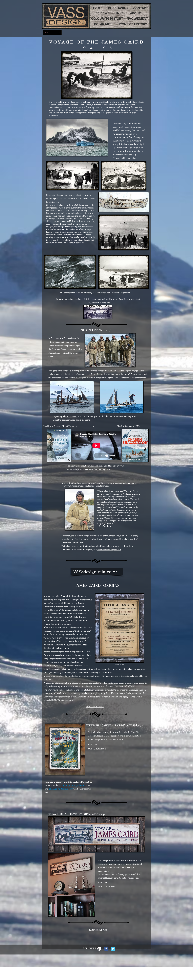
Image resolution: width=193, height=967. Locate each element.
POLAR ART (102, 24)
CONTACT (140, 8)
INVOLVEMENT (137, 18)
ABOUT (135, 13)
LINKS (119, 13)
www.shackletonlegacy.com (109, 549)
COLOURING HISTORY (107, 18)
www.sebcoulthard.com (123, 546)
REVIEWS (103, 13)
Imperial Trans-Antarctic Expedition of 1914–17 (80, 110)
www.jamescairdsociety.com (97, 302)
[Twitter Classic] (113, 949)
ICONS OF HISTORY (133, 24)
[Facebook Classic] (106, 949)
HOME (97, 8)
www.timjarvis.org (77, 469)
